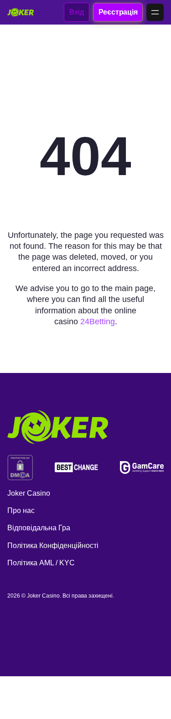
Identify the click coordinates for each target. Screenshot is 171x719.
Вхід (76, 12)
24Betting (97, 321)
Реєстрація (117, 11)
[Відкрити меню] (155, 12)
